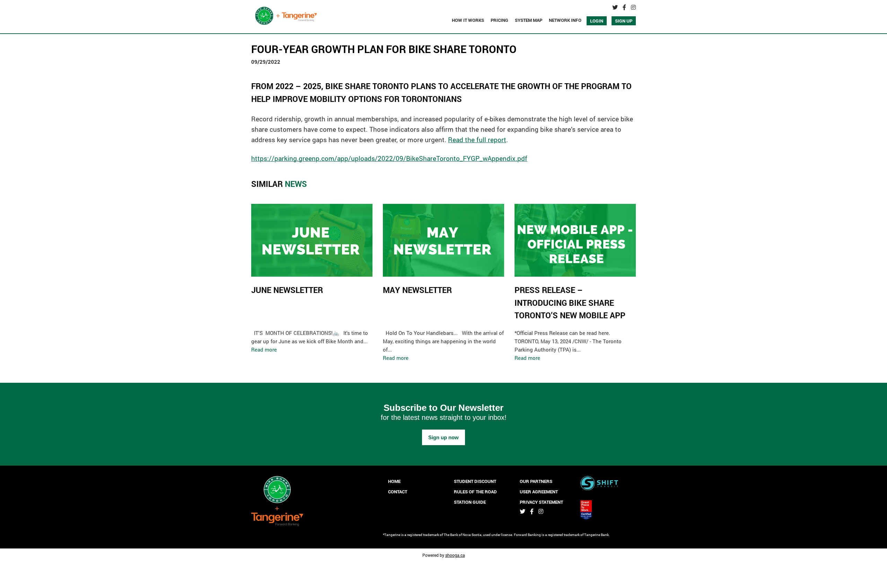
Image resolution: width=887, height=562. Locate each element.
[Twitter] (615, 7)
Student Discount (475, 481)
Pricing (499, 20)
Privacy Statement (541, 502)
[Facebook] (624, 7)
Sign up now (443, 437)
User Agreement (539, 491)
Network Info (565, 20)
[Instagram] (633, 7)
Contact (397, 491)
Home (394, 481)
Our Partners (536, 481)
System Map (528, 20)
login (596, 21)
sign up (623, 21)
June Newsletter (287, 290)
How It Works (468, 20)
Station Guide (470, 502)
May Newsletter (417, 290)
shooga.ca (455, 555)
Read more (264, 349)
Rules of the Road (475, 491)
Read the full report (477, 139)
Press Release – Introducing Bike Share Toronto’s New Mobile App (570, 303)
